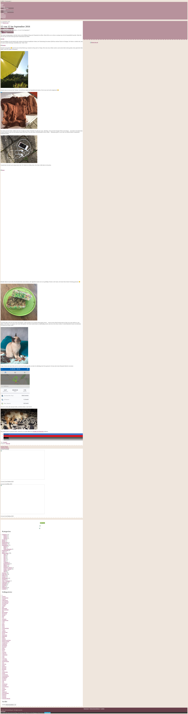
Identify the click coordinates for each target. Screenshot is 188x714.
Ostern (3, 665)
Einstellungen (47, 712)
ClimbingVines (5, 620)
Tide (3, 681)
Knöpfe (3, 649)
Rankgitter (4, 666)
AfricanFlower (5, 603)
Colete (3, 621)
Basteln (4, 539)
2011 (5, 557)
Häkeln (5, 535)
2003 (5, 554)
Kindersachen (5, 550)
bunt (3, 617)
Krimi (3, 650)
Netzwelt (8, 443)
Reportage (4, 668)
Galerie (2, 13)
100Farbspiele (5, 600)
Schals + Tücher (7, 569)
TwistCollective (5, 686)
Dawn (3, 624)
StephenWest (4, 677)
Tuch (3, 682)
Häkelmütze (4, 636)
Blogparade (4, 613)
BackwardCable (5, 609)
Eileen (3, 627)
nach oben (3, 711)
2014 (5, 561)
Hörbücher (3, 17)
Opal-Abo (4, 574)
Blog (2, 5)
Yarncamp (4, 697)
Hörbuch (4, 638)
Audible (3, 605)
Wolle (3, 586)
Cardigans (6, 562)
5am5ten (4, 596)
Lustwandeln (4, 660)
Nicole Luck (5, 23)
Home (2, 4)
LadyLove (4, 653)
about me (3, 7)
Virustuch (4, 689)
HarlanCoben (4, 632)
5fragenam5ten (5, 597)
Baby (3, 607)
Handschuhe (5, 542)
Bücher (3, 541)
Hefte (5, 547)
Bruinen (3, 615)
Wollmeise (4, 694)
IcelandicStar (4, 642)
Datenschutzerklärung (9, 10)
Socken (5, 537)
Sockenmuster (5, 674)
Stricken (5, 538)
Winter (3, 690)
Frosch (3, 629)
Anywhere (4, 604)
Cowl (3, 623)
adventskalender (5, 601)
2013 (5, 559)
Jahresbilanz (4, 645)
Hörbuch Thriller (5, 641)
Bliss (3, 611)
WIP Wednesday (5, 693)
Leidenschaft (4, 654)
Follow (42, 520)
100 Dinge (6, 8)
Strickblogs (3, 16)
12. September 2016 (5, 21)
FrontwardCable (5, 628)
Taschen (4, 579)
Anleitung (4, 534)
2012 (5, 558)
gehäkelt (4, 631)
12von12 (5, 442)
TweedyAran (4, 684)
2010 (5, 555)
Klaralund (4, 646)
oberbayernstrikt (5, 661)
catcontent (4, 619)
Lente (3, 656)
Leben (3, 551)
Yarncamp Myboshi (6, 698)
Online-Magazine (8, 549)
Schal (3, 670)
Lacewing (4, 652)
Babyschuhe (4, 608)
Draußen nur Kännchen (38, 431)
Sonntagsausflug (5, 676)
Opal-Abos (3, 14)
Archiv (3, 704)
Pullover (5, 566)
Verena (3, 688)
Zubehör (4, 589)
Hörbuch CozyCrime (6, 640)
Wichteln (4, 585)
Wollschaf (4, 587)
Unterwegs (4, 582)
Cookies (5, 12)
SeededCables (5, 672)
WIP (5, 571)
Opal (3, 662)
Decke (3, 625)
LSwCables (4, 658)
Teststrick (4, 680)
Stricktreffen (5, 578)
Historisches (4, 635)
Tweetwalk (4, 685)
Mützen (5, 565)
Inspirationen (5, 545)
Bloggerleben (5, 612)
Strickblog (4, 678)
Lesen (3, 657)
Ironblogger (4, 644)
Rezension (4, 669)
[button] (6, 434)
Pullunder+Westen (8, 567)
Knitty (3, 648)
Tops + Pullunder (6, 581)
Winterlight (4, 692)
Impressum (3, 9)
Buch (3, 616)
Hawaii (3, 633)
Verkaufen (4, 583)
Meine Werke (5, 553)
